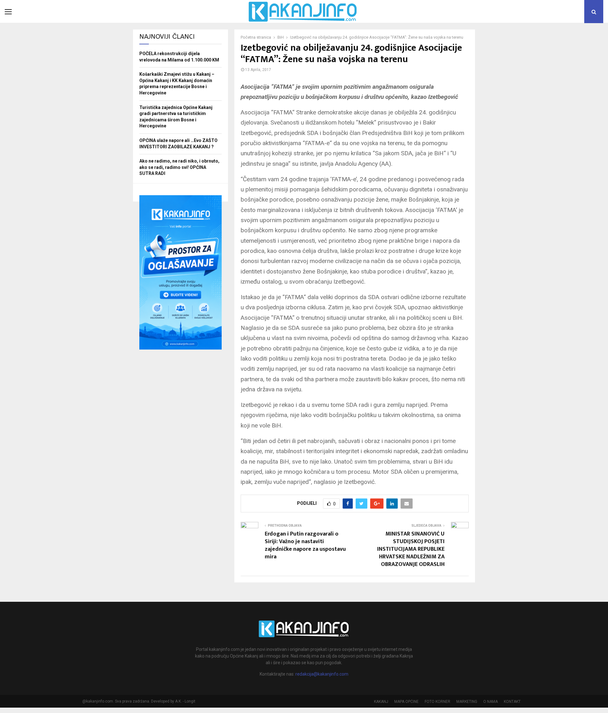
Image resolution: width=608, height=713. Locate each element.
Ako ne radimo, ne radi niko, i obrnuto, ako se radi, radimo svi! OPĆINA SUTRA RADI (179, 167)
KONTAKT (512, 701)
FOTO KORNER (437, 701)
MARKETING (466, 701)
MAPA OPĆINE (406, 701)
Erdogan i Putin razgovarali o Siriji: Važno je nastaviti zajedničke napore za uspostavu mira (305, 545)
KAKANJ (381, 701)
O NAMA (490, 701)
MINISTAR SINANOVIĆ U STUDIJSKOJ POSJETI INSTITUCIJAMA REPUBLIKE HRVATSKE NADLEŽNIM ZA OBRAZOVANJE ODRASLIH (411, 549)
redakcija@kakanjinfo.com (321, 674)
